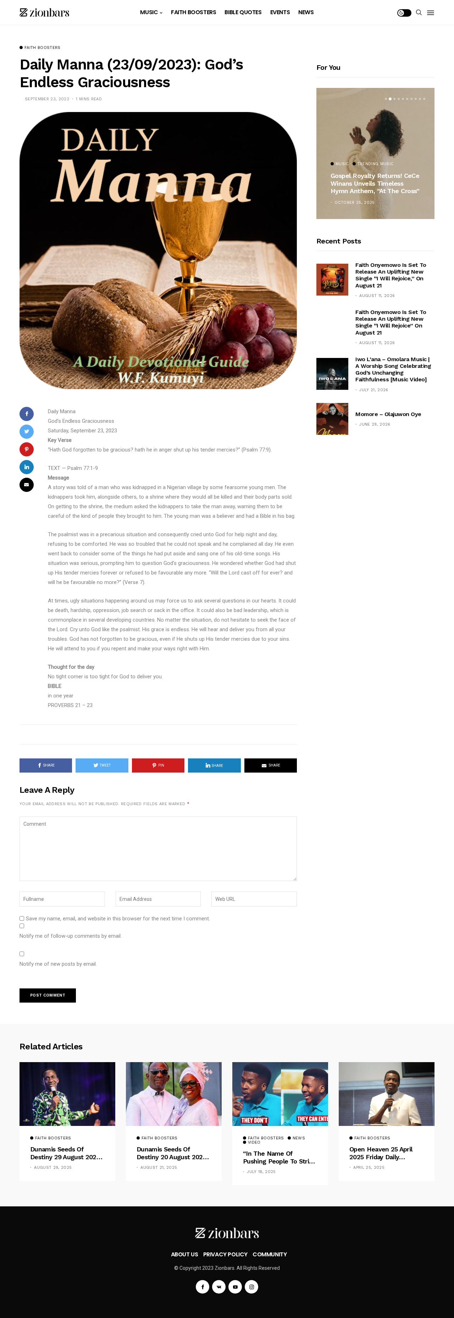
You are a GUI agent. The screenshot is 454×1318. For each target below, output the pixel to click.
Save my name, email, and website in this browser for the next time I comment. (118, 918)
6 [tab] (407, 99)
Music (149, 12)
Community (270, 1254)
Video (254, 1142)
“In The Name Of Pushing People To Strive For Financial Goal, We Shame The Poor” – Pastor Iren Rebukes (279, 1157)
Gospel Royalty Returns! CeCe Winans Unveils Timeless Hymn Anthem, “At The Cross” (375, 183)
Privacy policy (225, 1254)
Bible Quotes (243, 12)
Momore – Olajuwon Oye (388, 414)
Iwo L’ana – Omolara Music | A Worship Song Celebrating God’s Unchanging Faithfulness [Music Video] (393, 369)
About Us (184, 1254)
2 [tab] (390, 98)
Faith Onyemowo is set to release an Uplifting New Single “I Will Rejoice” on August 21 (390, 322)
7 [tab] (411, 99)
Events (280, 12)
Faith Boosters (193, 12)
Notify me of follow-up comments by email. (71, 936)
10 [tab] (424, 99)
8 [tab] (416, 99)
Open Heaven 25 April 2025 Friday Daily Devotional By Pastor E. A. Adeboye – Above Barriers (383, 1153)
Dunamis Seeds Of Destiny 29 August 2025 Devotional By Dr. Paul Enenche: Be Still (65, 1153)
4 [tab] (399, 99)
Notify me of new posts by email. (58, 964)
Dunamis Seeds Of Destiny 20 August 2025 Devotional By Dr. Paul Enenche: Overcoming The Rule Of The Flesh (171, 1153)
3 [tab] (394, 99)
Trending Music (376, 164)
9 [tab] (420, 99)
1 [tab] (386, 99)
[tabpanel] (375, 153)
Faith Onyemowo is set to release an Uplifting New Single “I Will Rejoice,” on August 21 (390, 275)
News (306, 12)
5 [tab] (403, 99)
